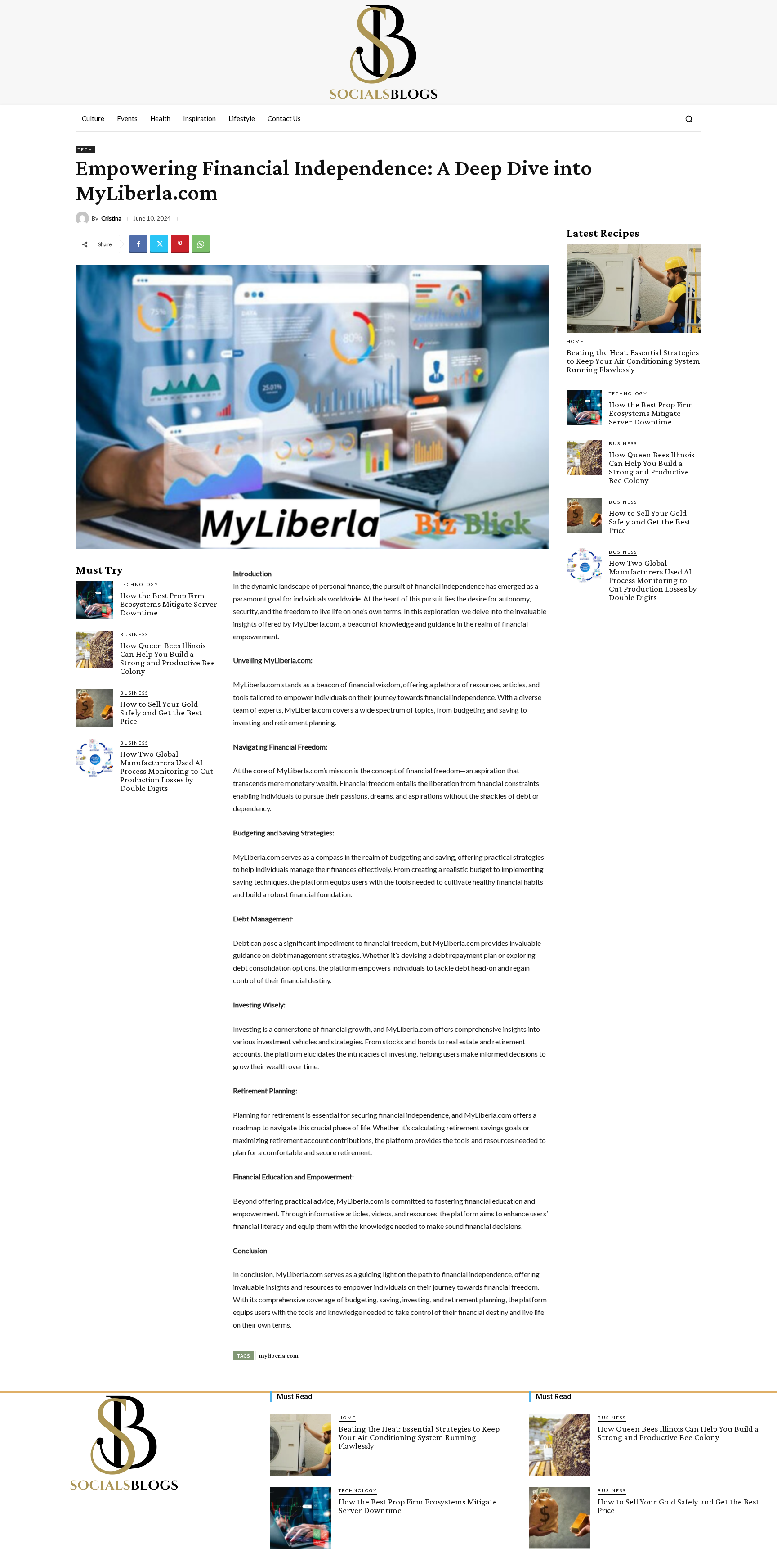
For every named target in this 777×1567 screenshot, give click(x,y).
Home (575, 341)
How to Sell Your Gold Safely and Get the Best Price (161, 712)
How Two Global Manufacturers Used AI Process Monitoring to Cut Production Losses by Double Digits (166, 771)
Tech (85, 149)
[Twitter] (159, 244)
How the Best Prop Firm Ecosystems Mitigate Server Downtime (168, 604)
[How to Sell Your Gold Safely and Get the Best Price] (94, 708)
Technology (139, 584)
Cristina (111, 218)
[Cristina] (84, 218)
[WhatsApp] (201, 244)
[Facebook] (138, 244)
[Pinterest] (180, 244)
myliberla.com (279, 1355)
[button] (688, 118)
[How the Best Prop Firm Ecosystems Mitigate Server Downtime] (94, 599)
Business (134, 634)
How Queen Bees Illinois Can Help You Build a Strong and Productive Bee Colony (167, 658)
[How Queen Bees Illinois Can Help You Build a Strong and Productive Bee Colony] (94, 649)
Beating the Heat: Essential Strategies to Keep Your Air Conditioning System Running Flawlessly (633, 361)
